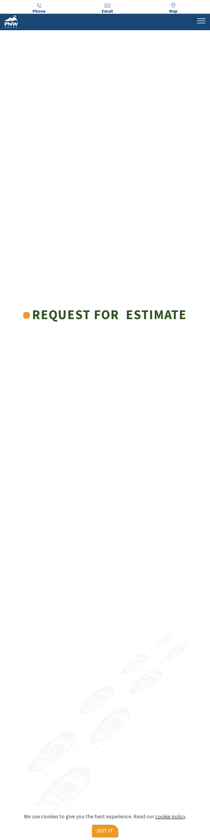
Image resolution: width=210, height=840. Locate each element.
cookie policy (170, 817)
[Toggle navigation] (201, 20)
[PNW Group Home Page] (11, 22)
